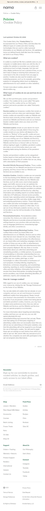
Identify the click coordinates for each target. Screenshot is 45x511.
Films (24, 418)
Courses (6, 418)
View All (25, 426)
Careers (6, 470)
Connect (26, 460)
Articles (25, 410)
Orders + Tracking (9, 449)
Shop (5, 402)
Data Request (26, 492)
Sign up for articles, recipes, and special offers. (21, 2)
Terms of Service (25, 389)
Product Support (9, 458)
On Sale (6, 435)
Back (40, 346)
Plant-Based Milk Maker (11, 410)
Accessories (7, 414)
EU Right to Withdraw (9, 503)
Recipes (25, 414)
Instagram (26, 464)
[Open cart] (36, 8)
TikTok (25, 476)
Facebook (26, 472)
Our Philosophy (28, 449)
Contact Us (7, 474)
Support (6, 445)
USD (7, 487)
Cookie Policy (15, 13)
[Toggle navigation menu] (40, 8)
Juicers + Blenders (9, 406)
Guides (25, 406)
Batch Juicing (8, 422)
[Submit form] (40, 385)
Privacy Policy (36, 389)
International (7, 466)
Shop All (6, 439)
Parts (5, 430)
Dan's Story (26, 453)
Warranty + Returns (9, 453)
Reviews (25, 422)
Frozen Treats (8, 426)
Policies (5, 13)
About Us (26, 445)
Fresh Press (27, 402)
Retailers (6, 462)
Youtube (25, 468)
